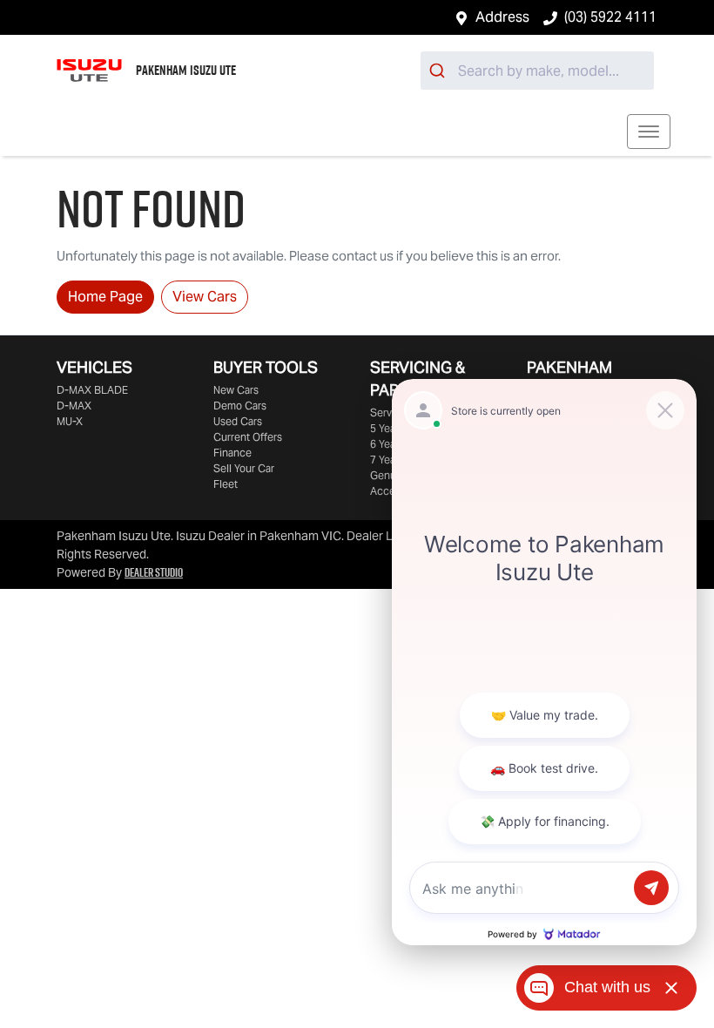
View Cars (204, 296)
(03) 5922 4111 (610, 17)
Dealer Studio (154, 572)
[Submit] (439, 70)
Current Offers (247, 436)
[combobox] (537, 70)
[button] (648, 131)
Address (502, 17)
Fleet (225, 483)
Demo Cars (239, 405)
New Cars (236, 389)
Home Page (105, 296)
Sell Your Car (243, 468)
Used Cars (237, 421)
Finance (232, 452)
